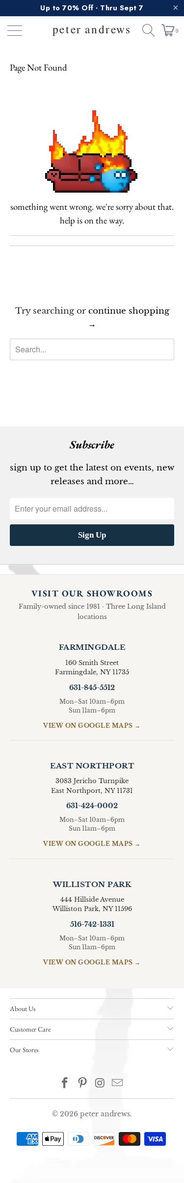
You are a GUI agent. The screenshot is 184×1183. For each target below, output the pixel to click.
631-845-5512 (92, 687)
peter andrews (105, 1113)
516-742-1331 (92, 924)
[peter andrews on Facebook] (65, 1084)
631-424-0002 (92, 805)
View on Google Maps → (92, 725)
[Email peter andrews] (117, 1084)
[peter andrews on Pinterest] (83, 1084)
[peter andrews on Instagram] (100, 1084)
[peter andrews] (92, 30)
